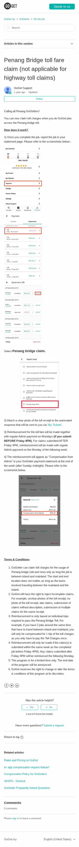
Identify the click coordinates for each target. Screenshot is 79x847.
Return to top (11, 737)
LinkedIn (17, 685)
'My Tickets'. (54, 424)
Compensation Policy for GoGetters (25, 774)
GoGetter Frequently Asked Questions (27, 787)
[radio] (30, 707)
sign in (15, 818)
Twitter (11, 685)
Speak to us (62, 6)
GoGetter (24, 19)
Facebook (6, 685)
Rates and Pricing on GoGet (21, 760)
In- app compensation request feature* (27, 767)
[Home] (10, 8)
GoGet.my (9, 19)
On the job (39, 19)
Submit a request (53, 725)
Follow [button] (39, 99)
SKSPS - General (14, 781)
